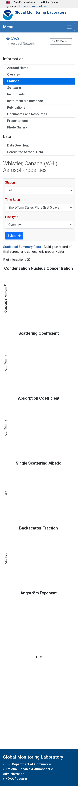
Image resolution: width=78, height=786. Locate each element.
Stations (13, 81)
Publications (16, 107)
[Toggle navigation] (69, 27)
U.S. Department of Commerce (28, 764)
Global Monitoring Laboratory (40, 12)
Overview (14, 74)
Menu (8, 26)
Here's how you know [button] (35, 6)
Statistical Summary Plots (22, 247)
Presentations (17, 121)
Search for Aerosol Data (25, 152)
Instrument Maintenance (25, 101)
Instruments (16, 94)
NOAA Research (17, 779)
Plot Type (11, 217)
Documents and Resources (27, 114)
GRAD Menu (60, 41)
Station (10, 182)
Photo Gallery (17, 127)
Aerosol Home (17, 68)
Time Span (12, 200)
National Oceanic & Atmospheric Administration (28, 771)
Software (14, 88)
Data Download (18, 145)
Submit (13, 235)
